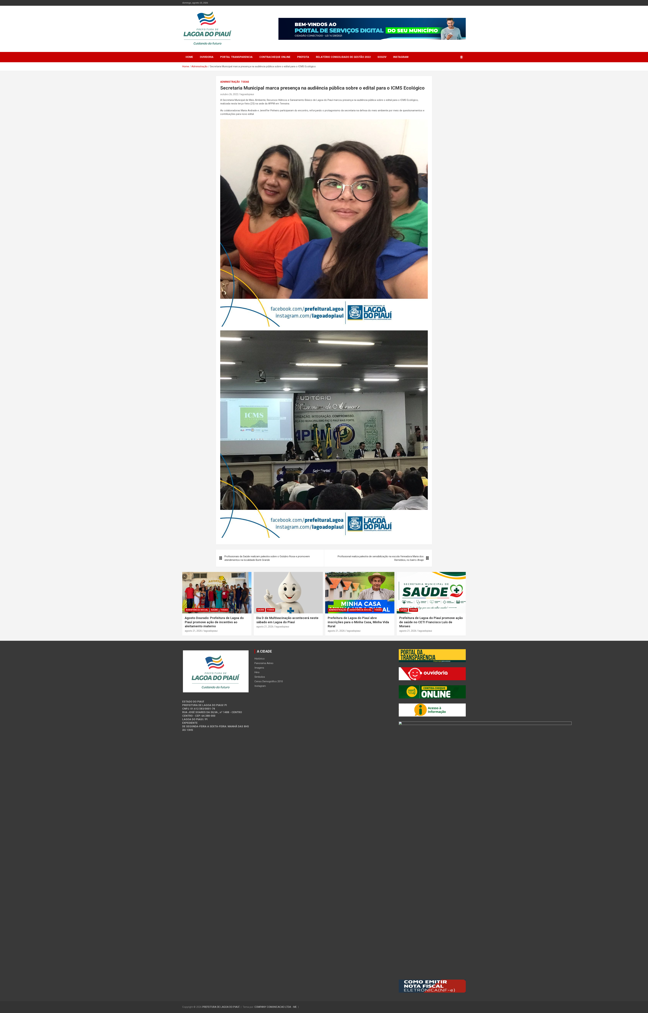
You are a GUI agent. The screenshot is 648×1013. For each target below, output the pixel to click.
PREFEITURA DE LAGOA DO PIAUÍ (220, 1006)
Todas (245, 81)
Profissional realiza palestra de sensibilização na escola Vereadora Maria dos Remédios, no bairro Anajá (381, 558)
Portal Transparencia (236, 57)
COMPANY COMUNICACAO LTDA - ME (275, 1006)
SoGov (381, 57)
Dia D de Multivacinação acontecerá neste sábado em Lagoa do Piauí (287, 620)
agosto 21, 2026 (193, 630)
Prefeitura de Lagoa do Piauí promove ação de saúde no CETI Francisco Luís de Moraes (431, 622)
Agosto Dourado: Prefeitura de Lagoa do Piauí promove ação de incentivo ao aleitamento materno (214, 622)
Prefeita (303, 57)
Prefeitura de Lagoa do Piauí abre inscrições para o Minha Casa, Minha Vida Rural (358, 622)
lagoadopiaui (247, 94)
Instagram (400, 57)
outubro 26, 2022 (229, 94)
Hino (257, 672)
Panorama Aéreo (263, 663)
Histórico (259, 658)
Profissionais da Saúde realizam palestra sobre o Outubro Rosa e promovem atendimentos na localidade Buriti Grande (267, 558)
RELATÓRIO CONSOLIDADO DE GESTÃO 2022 (343, 57)
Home (189, 57)
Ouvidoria (206, 57)
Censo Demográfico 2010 (268, 681)
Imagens (259, 667)
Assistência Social (197, 610)
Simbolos (259, 676)
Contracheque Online (274, 57)
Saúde (214, 610)
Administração (230, 81)
